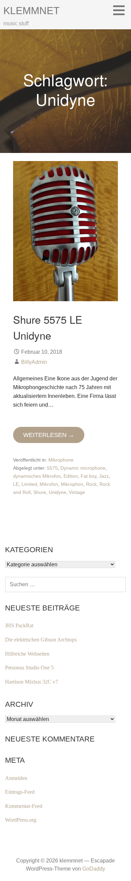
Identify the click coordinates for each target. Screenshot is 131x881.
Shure (39, 492)
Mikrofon (49, 484)
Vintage (77, 492)
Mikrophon (72, 484)
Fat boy (88, 476)
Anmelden (16, 778)
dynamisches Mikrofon (37, 476)
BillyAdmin (34, 362)
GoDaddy (93, 869)
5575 (52, 468)
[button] (121, 10)
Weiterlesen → (48, 435)
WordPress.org (20, 820)
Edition (70, 476)
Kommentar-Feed (23, 806)
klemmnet (31, 10)
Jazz (104, 476)
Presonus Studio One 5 (29, 667)
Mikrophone (61, 460)
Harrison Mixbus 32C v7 (31, 682)
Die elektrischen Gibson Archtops (41, 639)
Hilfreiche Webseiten (27, 654)
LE (16, 484)
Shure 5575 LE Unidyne (47, 327)
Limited (29, 484)
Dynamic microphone (82, 468)
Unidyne (57, 492)
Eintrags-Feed (20, 792)
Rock (91, 484)
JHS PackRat (19, 625)
